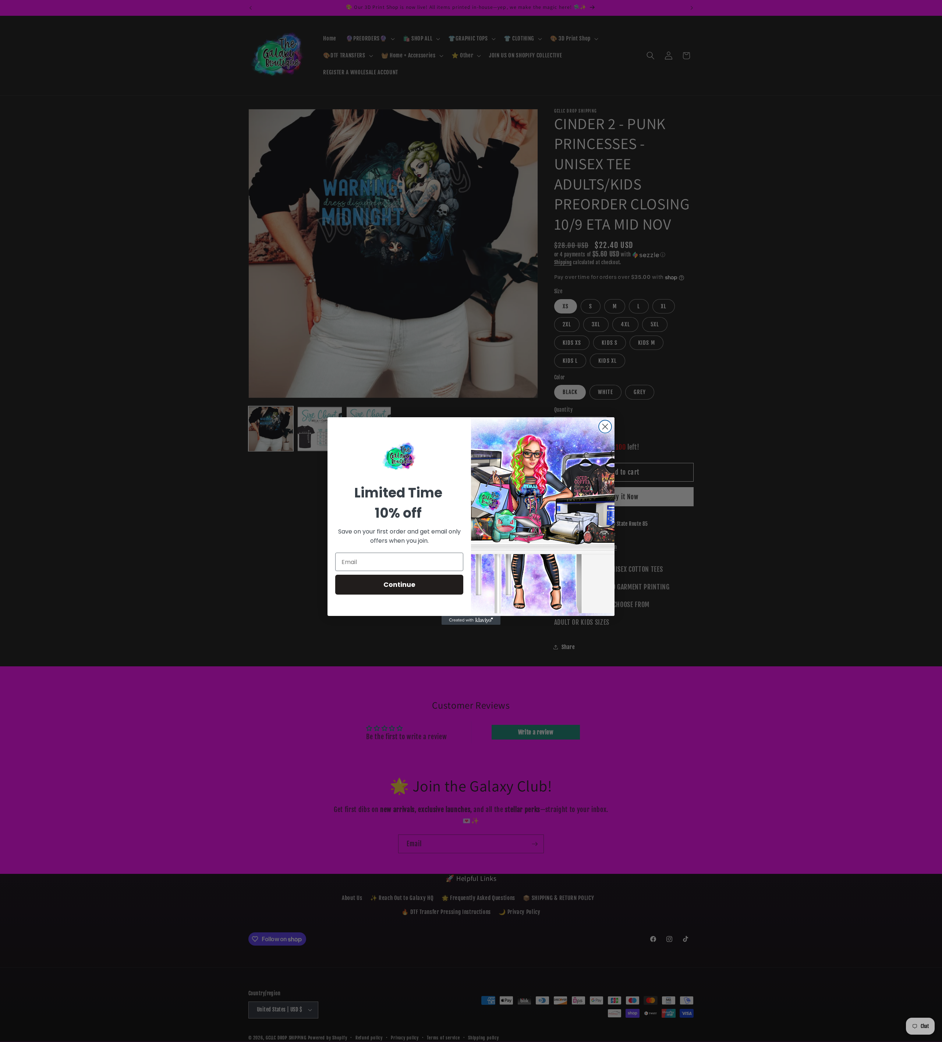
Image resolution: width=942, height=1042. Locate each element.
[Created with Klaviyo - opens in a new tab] (471, 620)
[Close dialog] (605, 426)
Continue (399, 584)
